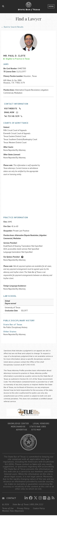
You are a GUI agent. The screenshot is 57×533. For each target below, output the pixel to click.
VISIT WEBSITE (11, 108)
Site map (36, 429)
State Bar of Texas (21, 504)
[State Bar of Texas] (28, 7)
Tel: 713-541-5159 (11, 116)
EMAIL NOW (9, 112)
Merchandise (18, 426)
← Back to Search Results (12, 27)
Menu (51, 6)
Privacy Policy (23, 508)
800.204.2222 (36, 504)
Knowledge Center (18, 423)
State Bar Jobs (38, 426)
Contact (11, 498)
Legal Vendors (41, 423)
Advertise (21, 429)
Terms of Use (8, 508)
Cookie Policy (39, 508)
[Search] (3, 6)
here (35, 464)
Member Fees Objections (13, 511)
